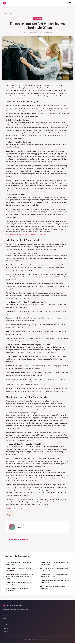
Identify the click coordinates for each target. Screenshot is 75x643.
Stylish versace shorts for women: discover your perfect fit (18, 563)
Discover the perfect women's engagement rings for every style (18, 583)
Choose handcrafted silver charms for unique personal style (54, 581)
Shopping (11, 13)
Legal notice (6, 628)
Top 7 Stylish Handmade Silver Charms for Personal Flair (54, 587)
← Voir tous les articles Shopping (17, 539)
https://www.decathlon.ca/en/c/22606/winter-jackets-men (26, 234)
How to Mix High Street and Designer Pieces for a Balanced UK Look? (54, 575)
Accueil (5, 13)
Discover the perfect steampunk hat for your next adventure (54, 563)
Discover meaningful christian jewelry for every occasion (18, 569)
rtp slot (8, 508)
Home (4, 618)
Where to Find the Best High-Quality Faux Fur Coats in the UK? (55, 569)
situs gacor (20, 508)
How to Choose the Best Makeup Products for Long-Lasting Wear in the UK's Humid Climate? (19, 576)
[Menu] (70, 3)
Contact (5, 631)
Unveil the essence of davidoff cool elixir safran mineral (18, 589)
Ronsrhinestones (14, 605)
